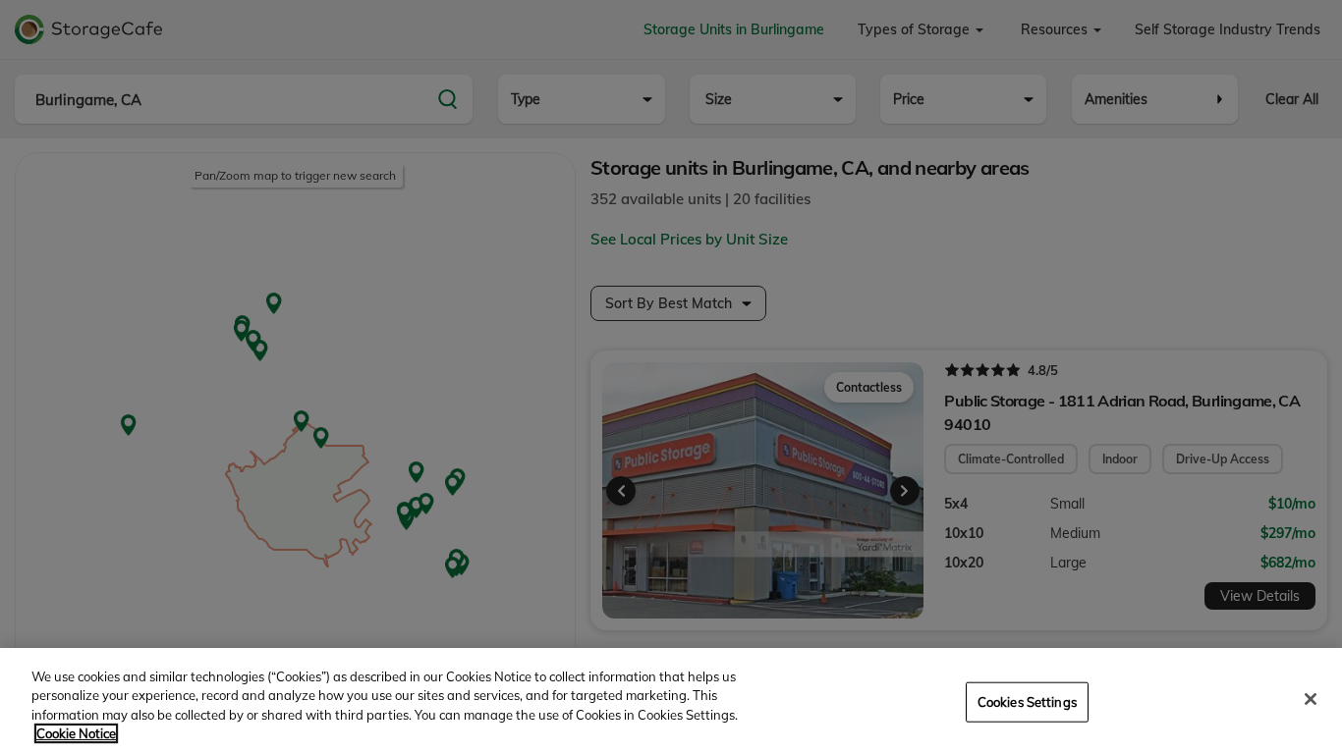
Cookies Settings (1027, 702)
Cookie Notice (76, 733)
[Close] (1310, 699)
